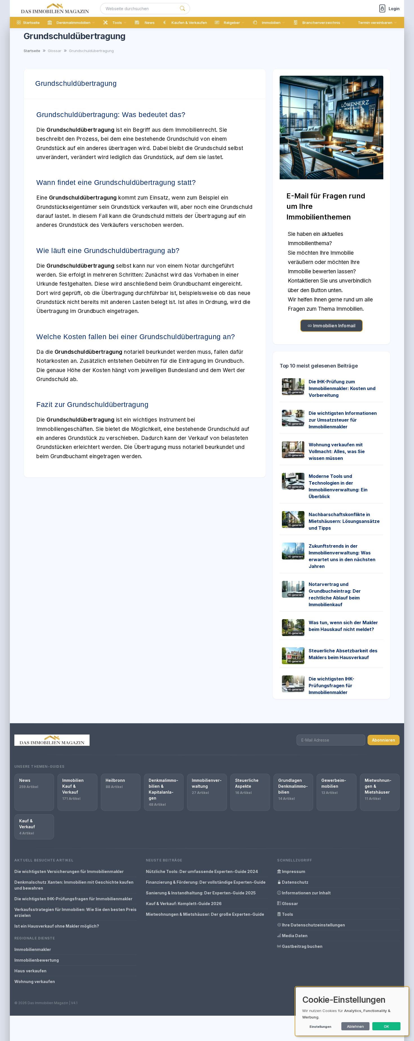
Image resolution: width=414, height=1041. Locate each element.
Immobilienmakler (32, 949)
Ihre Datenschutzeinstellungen (313, 925)
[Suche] (182, 8)
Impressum (293, 871)
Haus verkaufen (30, 970)
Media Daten (294, 935)
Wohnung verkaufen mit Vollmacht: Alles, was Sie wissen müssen (337, 451)
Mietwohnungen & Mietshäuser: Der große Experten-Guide (205, 914)
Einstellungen (320, 1027)
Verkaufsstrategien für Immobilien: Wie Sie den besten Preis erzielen (75, 912)
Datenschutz (294, 882)
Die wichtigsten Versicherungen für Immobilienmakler (69, 871)
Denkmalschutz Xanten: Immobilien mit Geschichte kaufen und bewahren (73, 885)
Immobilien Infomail (333, 325)
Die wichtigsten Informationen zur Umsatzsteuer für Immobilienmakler (343, 419)
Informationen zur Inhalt (306, 892)
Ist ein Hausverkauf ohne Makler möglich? (56, 926)
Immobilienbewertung (36, 960)
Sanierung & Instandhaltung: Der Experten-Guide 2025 (201, 892)
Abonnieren (383, 740)
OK (386, 1026)
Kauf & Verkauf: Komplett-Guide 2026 (184, 903)
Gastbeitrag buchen (301, 946)
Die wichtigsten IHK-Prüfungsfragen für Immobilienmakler (331, 685)
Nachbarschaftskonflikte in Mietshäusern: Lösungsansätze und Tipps (344, 521)
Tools (287, 914)
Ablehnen (355, 1026)
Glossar (289, 903)
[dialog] (352, 1011)
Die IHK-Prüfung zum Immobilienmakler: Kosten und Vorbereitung (342, 388)
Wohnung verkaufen (34, 981)
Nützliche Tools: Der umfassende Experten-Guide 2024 (202, 871)
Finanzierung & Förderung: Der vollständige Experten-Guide (206, 882)
